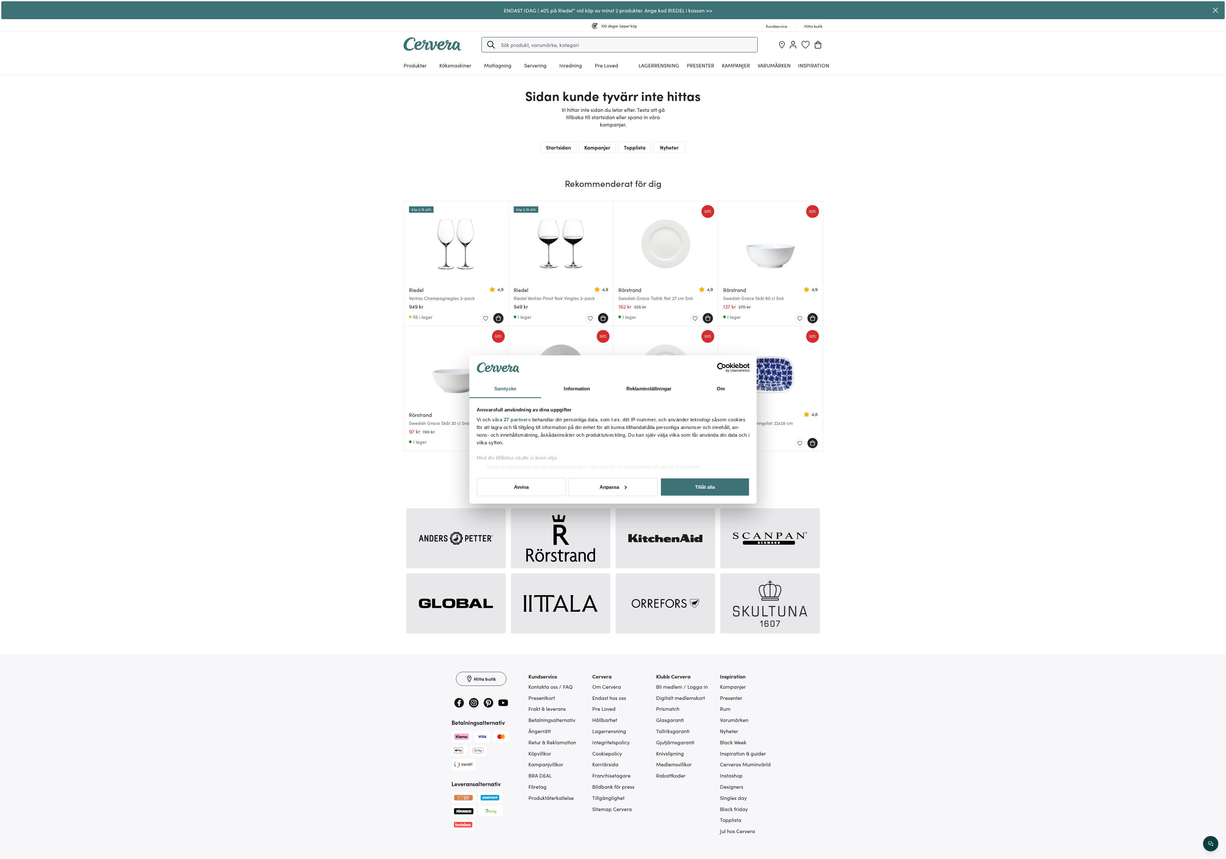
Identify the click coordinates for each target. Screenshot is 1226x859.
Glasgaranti (670, 719)
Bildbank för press (613, 786)
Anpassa (609, 486)
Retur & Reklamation (552, 742)
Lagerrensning (659, 65)
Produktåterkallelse (551, 797)
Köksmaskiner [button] (455, 65)
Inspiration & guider (743, 753)
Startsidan (558, 147)
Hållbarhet (604, 719)
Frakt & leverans (547, 708)
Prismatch (667, 708)
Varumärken (774, 65)
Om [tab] (721, 388)
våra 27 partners (511, 419)
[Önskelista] (805, 45)
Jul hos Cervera (737, 830)
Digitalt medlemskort (680, 697)
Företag (537, 786)
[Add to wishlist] (485, 318)
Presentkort (541, 697)
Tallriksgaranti (673, 730)
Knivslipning (670, 753)
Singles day (733, 797)
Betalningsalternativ (551, 719)
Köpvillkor (539, 753)
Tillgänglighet (608, 797)
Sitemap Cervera (612, 808)
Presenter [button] (700, 65)
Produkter (415, 65)
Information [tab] (577, 388)
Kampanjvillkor (545, 764)
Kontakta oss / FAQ (550, 686)
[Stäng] (1215, 10)
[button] (491, 44)
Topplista (635, 147)
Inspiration (813, 65)
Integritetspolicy (611, 742)
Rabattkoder (670, 775)
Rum (725, 708)
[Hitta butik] (782, 45)
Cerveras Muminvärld (745, 764)
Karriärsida (605, 764)
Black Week (733, 742)
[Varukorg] (818, 45)
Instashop (731, 775)
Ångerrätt (539, 730)
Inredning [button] (570, 65)
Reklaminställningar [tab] (648, 388)
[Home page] (432, 48)
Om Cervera (606, 686)
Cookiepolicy (607, 753)
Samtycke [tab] (505, 388)
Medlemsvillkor (674, 764)
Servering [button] (535, 65)
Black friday (734, 808)
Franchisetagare (611, 775)
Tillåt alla (705, 486)
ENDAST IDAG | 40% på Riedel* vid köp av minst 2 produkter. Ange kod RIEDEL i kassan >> (608, 10)
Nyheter (669, 147)
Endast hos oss (609, 697)
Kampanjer (736, 65)
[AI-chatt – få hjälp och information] (1210, 843)
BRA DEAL (540, 775)
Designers (731, 786)
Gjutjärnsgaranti (675, 742)
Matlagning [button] (497, 65)
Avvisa (521, 486)
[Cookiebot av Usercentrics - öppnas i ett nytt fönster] (722, 367)
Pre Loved (606, 65)
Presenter (731, 697)
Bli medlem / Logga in (682, 686)
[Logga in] (793, 45)
